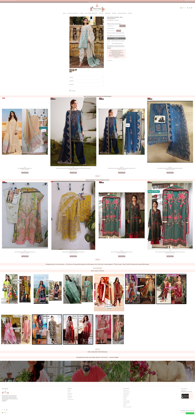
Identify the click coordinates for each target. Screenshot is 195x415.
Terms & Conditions (70, 399)
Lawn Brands (81, 13)
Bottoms (124, 405)
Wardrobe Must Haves (126, 402)
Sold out (116, 38)
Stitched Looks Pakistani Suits (122, 13)
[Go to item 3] (76, 70)
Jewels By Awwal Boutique (127, 406)
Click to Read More (97, 268)
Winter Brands (101, 13)
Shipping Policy (70, 396)
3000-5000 (120, 43)
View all (97, 259)
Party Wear (125, 397)
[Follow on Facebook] (2, 409)
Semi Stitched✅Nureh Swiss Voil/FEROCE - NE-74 (25, 168)
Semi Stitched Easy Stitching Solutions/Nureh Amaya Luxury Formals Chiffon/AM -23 (170, 168)
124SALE (113, 43)
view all (97, 349)
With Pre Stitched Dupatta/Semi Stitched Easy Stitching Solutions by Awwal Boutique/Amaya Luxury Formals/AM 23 (73, 168)
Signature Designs (126, 394)
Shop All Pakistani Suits (126, 391)
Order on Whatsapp (72, 90)
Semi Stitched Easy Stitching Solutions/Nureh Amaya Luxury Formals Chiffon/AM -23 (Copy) (121, 168)
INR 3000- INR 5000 (115, 40)
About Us (69, 391)
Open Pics (64, 13)
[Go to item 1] (70, 70)
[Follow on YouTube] (6, 409)
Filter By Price (130, 13)
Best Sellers (125, 396)
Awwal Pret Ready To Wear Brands (72, 13)
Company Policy (70, 393)
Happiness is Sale (107, 13)
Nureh (25, 167)
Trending (124, 399)
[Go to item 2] (73, 70)
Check (118, 30)
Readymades (125, 403)
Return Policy (70, 394)
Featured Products (126, 393)
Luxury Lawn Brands (121, 40)
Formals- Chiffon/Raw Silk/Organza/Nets (91, 13)
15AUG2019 (117, 43)
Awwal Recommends (126, 400)
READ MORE (4, 401)
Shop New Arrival (126, 390)
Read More (109, 48)
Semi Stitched (114, 13)
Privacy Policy (70, 397)
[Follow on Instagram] (4, 409)
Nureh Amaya (121, 167)
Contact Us (69, 390)
